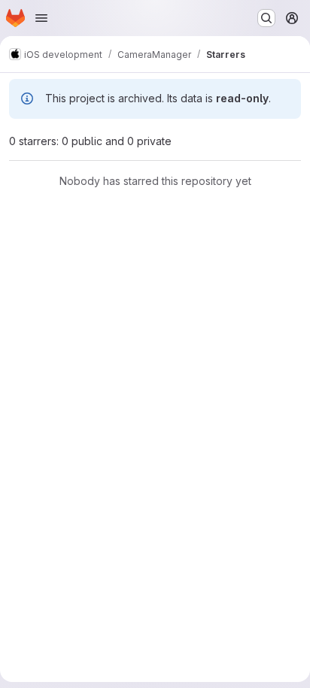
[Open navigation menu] (41, 18)
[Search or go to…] (266, 18)
